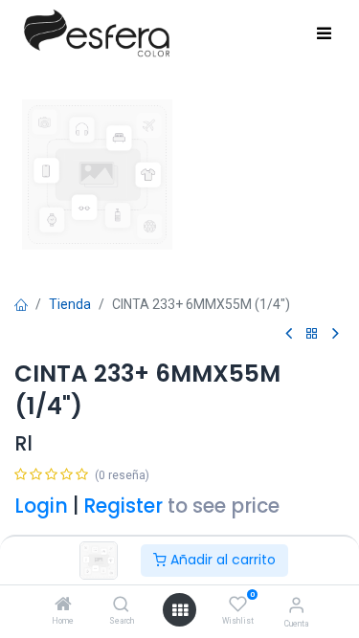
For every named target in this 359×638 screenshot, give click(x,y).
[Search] (121, 605)
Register (123, 506)
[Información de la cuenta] (296, 605)
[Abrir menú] (180, 610)
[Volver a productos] (312, 334)
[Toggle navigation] (324, 34)
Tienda (70, 304)
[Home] (63, 605)
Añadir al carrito (221, 559)
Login (41, 506)
